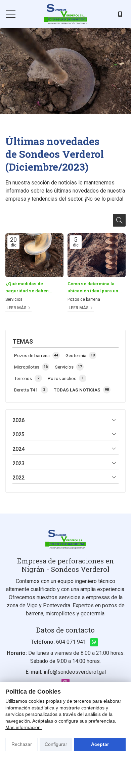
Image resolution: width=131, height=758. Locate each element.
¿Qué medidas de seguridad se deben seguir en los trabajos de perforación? (32, 287)
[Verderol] (65, 14)
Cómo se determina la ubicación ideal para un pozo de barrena (93, 287)
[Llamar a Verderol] (120, 14)
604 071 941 (71, 642)
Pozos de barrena (84, 299)
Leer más (16, 307)
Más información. (23, 727)
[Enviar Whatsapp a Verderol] (94, 642)
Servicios (14, 299)
